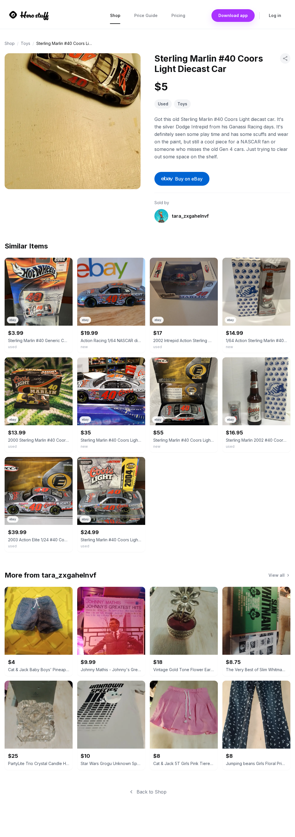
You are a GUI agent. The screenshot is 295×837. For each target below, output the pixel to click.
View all (276, 575)
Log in (275, 15)
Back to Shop (152, 792)
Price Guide (146, 15)
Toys (25, 43)
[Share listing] (285, 58)
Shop (115, 15)
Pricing (178, 15)
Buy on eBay (189, 179)
